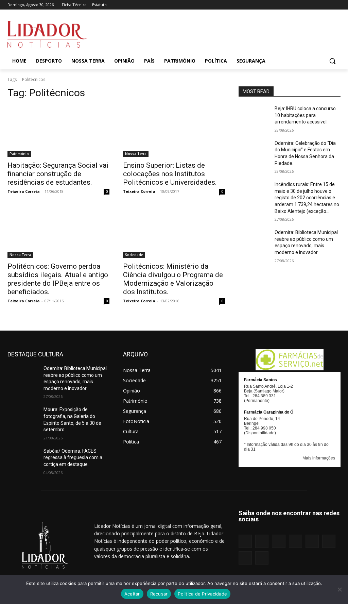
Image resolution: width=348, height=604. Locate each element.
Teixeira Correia (23, 191)
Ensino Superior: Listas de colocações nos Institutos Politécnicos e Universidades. (170, 173)
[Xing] (337, 5)
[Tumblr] (318, 5)
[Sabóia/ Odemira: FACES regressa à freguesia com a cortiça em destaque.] (22, 458)
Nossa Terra (135, 153)
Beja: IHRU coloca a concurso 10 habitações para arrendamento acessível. (305, 115)
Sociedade (134, 254)
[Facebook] (271, 5)
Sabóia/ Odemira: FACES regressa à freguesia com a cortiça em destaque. (73, 457)
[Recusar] (339, 589)
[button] (332, 61)
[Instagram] (280, 5)
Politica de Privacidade (202, 594)
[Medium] (299, 5)
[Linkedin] (289, 5)
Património (19, 153)
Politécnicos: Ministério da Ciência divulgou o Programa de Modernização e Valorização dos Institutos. (173, 279)
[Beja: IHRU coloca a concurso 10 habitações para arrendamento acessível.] (254, 116)
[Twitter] (327, 5)
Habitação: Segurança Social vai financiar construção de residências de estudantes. (57, 173)
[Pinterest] (308, 5)
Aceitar (132, 594)
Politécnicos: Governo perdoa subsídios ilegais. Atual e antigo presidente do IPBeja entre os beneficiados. (57, 279)
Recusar (159, 594)
